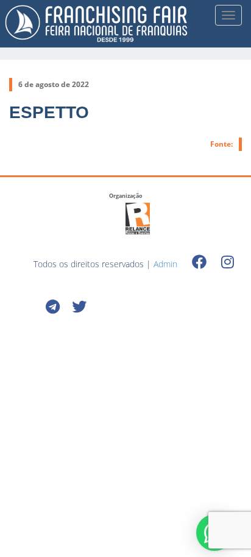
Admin (165, 264)
